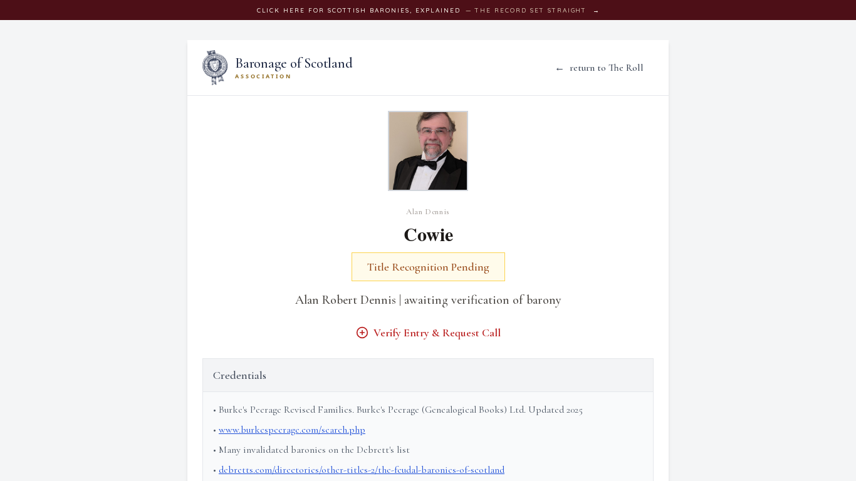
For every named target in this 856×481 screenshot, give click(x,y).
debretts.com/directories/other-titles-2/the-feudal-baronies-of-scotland (361, 469)
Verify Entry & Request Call (437, 332)
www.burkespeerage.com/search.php (292, 429)
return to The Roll (599, 67)
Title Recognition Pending (428, 267)
